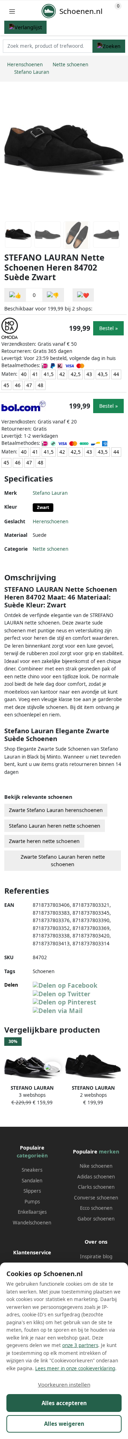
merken (109, 1151)
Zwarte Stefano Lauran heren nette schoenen (63, 860)
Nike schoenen (96, 1166)
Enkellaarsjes (32, 1212)
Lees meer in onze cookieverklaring (75, 1368)
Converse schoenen (96, 1197)
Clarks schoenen (96, 1187)
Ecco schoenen (96, 1208)
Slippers (32, 1191)
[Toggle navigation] (12, 11)
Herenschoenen (50, 521)
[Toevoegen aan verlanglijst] (83, 295)
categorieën (32, 1155)
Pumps (32, 1201)
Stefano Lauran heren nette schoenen (54, 825)
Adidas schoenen (96, 1176)
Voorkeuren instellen (64, 1384)
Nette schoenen (50, 549)
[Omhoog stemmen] (15, 295)
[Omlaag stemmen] (53, 295)
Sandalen (32, 1180)
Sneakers (32, 1170)
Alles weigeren (64, 1423)
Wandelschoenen (32, 1222)
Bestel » (108, 328)
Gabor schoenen (96, 1219)
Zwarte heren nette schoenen (44, 841)
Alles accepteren (64, 1403)
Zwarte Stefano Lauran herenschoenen (56, 810)
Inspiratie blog (96, 1256)
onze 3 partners (80, 1345)
